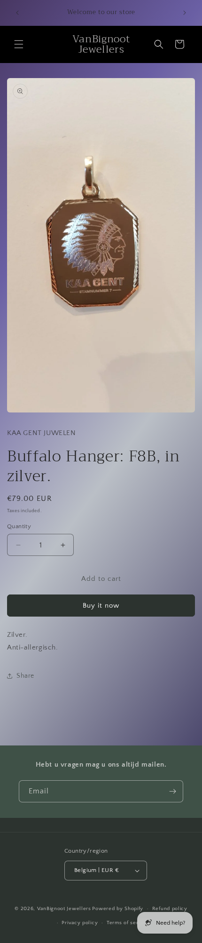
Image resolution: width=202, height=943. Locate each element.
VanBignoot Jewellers (64, 908)
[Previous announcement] (17, 12)
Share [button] (25, 676)
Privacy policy (80, 923)
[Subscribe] (172, 791)
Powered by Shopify (117, 908)
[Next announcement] (184, 12)
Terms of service (128, 923)
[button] (18, 44)
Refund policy (169, 908)
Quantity (19, 526)
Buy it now (101, 606)
